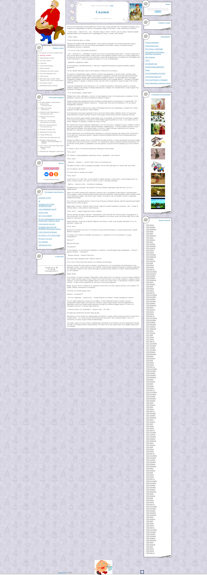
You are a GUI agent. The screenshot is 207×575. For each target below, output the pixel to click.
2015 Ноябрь (150, 299)
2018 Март (150, 356)
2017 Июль (150, 339)
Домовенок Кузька (46, 132)
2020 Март (150, 403)
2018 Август (150, 367)
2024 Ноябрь (150, 511)
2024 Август (150, 504)
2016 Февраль (151, 305)
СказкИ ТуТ (62, 572)
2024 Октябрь (151, 508)
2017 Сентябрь (151, 343)
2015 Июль (150, 290)
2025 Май (149, 521)
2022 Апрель (150, 445)
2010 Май (149, 233)
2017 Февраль (151, 329)
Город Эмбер (44, 135)
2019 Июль (150, 388)
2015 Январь (150, 278)
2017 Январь (150, 326)
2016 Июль (150, 314)
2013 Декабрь (151, 254)
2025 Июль (150, 525)
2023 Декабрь (151, 487)
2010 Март (150, 231)
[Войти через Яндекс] (51, 174)
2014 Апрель (150, 261)
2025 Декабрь (151, 536)
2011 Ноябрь (150, 244)
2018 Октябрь (151, 371)
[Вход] (72, 20)
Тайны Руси (44, 108)
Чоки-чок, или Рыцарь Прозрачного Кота (48, 121)
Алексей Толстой (46, 116)
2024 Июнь (150, 500)
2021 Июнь (150, 426)
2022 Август (150, 453)
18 (39, 201)
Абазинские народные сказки (50, 151)
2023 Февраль (151, 466)
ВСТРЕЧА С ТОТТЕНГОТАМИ (49, 235)
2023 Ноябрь (150, 485)
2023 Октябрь (151, 483)
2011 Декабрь (151, 246)
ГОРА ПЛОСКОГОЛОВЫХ (47, 232)
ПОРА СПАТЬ (43, 212)
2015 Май (149, 286)
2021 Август (150, 430)
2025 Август (150, 527)
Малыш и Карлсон (46, 140)
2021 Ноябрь (150, 434)
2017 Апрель (150, 333)
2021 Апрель (150, 422)
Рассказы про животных (48, 137)
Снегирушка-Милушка (153, 77)
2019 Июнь (150, 386)
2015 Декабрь (151, 301)
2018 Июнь (150, 362)
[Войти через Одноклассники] (56, 174)
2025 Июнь (150, 523)
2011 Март (149, 238)
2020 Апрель (150, 405)
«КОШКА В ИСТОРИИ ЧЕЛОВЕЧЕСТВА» (46, 205)
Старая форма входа (51, 179)
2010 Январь (150, 227)
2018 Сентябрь (151, 369)
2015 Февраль (151, 280)
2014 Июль (150, 267)
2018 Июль (150, 365)
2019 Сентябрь (151, 392)
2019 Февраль (151, 377)
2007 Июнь (150, 225)
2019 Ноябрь (150, 396)
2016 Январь (150, 303)
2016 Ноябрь (150, 322)
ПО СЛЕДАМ (43, 242)
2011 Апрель (150, 240)
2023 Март (150, 468)
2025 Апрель (150, 519)
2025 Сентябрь (151, 530)
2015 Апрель (150, 284)
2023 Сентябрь (151, 481)
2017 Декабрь (151, 350)
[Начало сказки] (72, 7)
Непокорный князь (151, 46)
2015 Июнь (150, 288)
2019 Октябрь (151, 394)
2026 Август (150, 553)
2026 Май (149, 546)
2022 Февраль (151, 441)
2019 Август (150, 390)
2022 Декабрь (151, 462)
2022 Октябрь (151, 458)
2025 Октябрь (151, 532)
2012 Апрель (150, 248)
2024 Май (149, 498)
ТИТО (147, 60)
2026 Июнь (150, 549)
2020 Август (150, 411)
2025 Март (150, 517)
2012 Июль (150, 252)
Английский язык (151, 64)
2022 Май (149, 447)
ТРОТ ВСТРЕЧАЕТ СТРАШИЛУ (156, 80)
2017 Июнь (150, 337)
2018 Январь (150, 352)
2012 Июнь (150, 250)
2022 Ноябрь (150, 460)
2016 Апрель (150, 309)
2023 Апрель (150, 470)
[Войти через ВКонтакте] (46, 174)
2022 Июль (150, 451)
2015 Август (150, 293)
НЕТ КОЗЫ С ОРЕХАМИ (154, 49)
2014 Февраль (151, 257)
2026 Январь (150, 538)
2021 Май (149, 424)
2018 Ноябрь (150, 373)
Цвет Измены (150, 57)
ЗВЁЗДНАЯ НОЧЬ (44, 245)
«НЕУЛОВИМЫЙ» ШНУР (47, 209)
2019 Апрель (150, 381)
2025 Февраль (151, 515)
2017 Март (150, 331)
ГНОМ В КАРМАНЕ (152, 42)
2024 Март (150, 494)
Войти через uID (51, 168)
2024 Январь (150, 489)
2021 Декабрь (151, 436)
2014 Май (149, 263)
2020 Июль (150, 409)
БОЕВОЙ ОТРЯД (44, 198)
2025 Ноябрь (150, 534)
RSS (111, 5)
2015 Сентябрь (151, 295)
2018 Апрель (150, 358)
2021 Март (150, 420)
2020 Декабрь (151, 413)
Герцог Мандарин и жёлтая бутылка (158, 83)
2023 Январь (150, 464)
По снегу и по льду (45, 239)
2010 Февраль (151, 229)
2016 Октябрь (151, 320)
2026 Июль (150, 551)
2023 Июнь (150, 475)
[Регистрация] (72, 14)
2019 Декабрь (151, 398)
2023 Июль (150, 477)
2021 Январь (150, 415)
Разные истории (46, 129)
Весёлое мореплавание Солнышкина (48, 126)
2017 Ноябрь (150, 348)
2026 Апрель (150, 544)
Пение (147, 70)
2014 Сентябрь (151, 271)
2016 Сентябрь (151, 318)
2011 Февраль (151, 235)
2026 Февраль (151, 540)
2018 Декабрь (151, 375)
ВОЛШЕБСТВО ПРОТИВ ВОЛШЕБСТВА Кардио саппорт (49, 228)
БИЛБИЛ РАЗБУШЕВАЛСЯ (154, 67)
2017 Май (149, 335)
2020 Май (149, 407)
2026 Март (150, 542)
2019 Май (149, 384)
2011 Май (149, 242)
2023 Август (150, 479)
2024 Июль (150, 502)
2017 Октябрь (151, 345)
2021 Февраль (151, 417)
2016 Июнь (150, 312)
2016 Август (150, 316)
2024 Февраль (151, 491)
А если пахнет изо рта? (46, 224)
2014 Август (150, 269)
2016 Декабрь (151, 324)
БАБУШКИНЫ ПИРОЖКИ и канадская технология (155, 53)
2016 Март (150, 307)
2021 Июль (150, 428)
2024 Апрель (150, 496)
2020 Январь (150, 400)
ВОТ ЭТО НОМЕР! (45, 216)
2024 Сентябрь (151, 506)
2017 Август (150, 341)
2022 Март (150, 443)
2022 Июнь (150, 449)
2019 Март (150, 379)
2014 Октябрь (151, 274)
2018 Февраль (151, 354)
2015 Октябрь (151, 297)
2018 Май (149, 360)
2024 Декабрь (151, 513)
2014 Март (150, 259)
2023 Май (149, 472)
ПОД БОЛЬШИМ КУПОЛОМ (155, 73)
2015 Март (150, 282)
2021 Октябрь (151, 432)
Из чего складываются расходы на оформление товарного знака (50, 220)
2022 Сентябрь (151, 456)
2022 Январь (150, 439)
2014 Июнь (150, 265)
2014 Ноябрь (150, 276)
